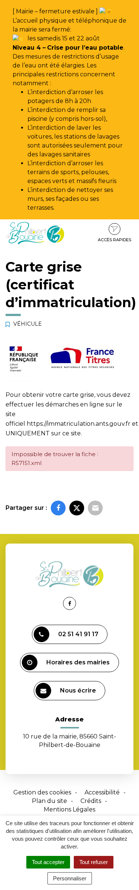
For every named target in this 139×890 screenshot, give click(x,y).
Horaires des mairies (78, 662)
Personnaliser (69, 878)
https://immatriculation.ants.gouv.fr (78, 423)
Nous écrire (78, 690)
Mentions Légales (69, 809)
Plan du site (49, 800)
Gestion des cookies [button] (42, 792)
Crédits (90, 800)
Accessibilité (102, 792)
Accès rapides (114, 239)
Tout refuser (93, 862)
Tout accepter (48, 862)
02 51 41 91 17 (78, 634)
